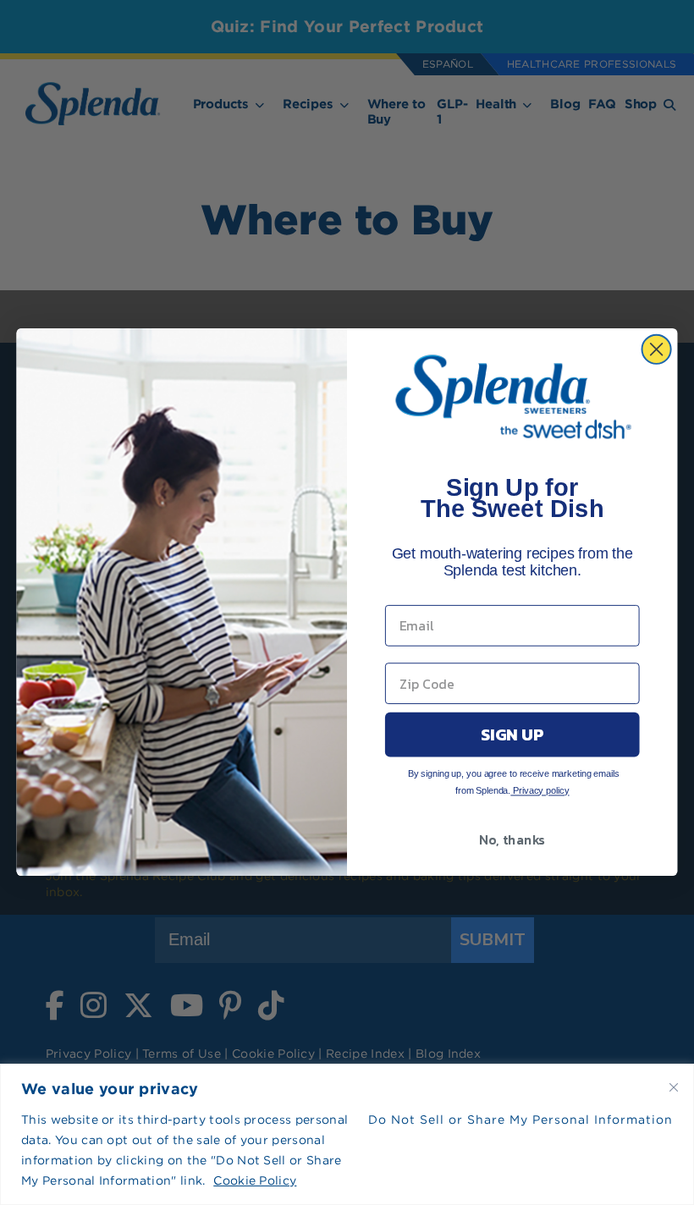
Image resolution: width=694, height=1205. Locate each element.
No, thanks (512, 840)
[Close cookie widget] (673, 1087)
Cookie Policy (254, 1180)
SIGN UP (512, 735)
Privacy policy (539, 791)
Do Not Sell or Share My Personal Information (520, 1119)
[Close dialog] (656, 349)
